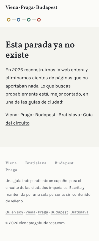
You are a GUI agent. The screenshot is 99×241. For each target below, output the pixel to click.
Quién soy (14, 212)
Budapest (45, 114)
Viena (11, 114)
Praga (26, 114)
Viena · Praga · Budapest (31, 7)
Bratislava (69, 114)
